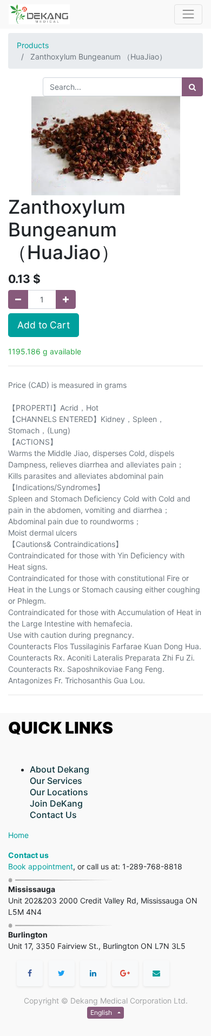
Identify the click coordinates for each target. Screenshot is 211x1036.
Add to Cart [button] (43, 325)
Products (33, 45)
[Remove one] (18, 299)
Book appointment (40, 866)
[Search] (192, 86)
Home (18, 835)
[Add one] (66, 299)
